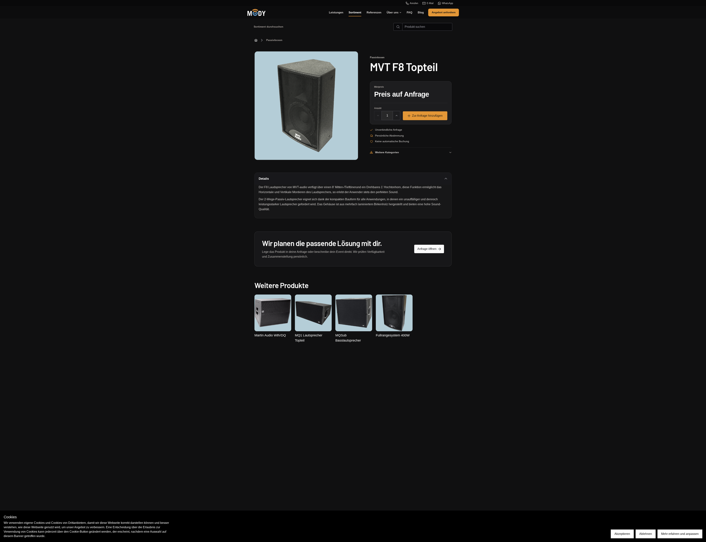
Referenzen (374, 12)
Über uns (392, 12)
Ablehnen (645, 533)
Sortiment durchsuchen (268, 26)
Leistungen (336, 12)
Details (264, 178)
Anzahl (377, 108)
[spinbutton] (387, 115)
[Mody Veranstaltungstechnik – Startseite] (256, 12)
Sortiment (355, 12)
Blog (421, 12)
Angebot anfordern (444, 12)
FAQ (409, 12)
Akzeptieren (622, 533)
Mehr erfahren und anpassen (680, 533)
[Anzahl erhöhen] (396, 115)
